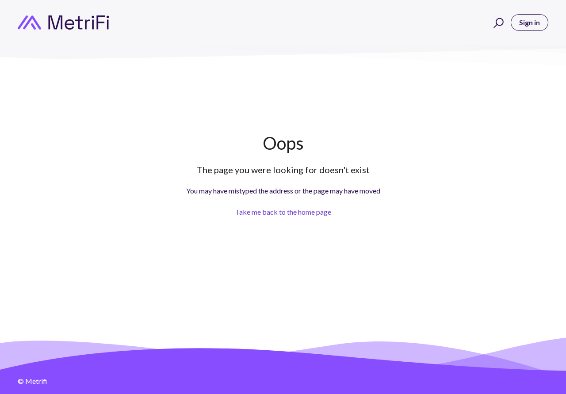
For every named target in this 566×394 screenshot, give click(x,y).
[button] (497, 22)
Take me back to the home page (283, 212)
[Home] (63, 22)
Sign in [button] (529, 22)
